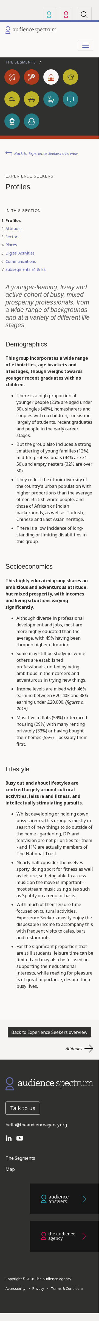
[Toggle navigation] (85, 45)
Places (11, 244)
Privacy (37, 1288)
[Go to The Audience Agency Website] (64, 1236)
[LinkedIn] (10, 1138)
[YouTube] (21, 1138)
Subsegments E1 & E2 (25, 269)
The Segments (21, 62)
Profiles (13, 220)
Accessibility (15, 1288)
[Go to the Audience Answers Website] (64, 1199)
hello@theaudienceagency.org (36, 1125)
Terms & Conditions (66, 1288)
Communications (20, 261)
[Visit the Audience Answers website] (49, 14)
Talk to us (22, 1108)
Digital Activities (20, 253)
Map (10, 1169)
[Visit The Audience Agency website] (66, 14)
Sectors (12, 236)
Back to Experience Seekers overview (46, 153)
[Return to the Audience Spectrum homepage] (49, 1083)
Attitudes (13, 228)
